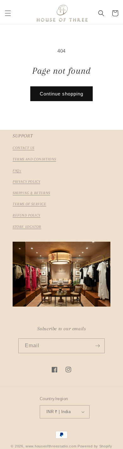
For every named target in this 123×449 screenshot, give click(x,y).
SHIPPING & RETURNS (31, 193)
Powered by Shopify (95, 446)
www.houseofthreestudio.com (51, 446)
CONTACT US (23, 148)
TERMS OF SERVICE (29, 204)
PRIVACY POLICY (26, 182)
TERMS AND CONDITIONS (34, 159)
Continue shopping (61, 93)
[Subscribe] (97, 345)
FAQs (17, 171)
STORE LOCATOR (27, 227)
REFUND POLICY (26, 215)
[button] (8, 13)
